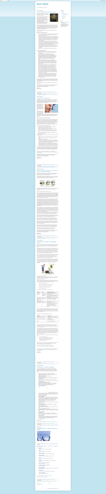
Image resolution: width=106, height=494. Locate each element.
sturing (53, 363)
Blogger (58, 488)
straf (51, 363)
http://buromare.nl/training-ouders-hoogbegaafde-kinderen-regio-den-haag (45, 346)
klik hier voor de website (41, 380)
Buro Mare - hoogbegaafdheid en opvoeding (65, 22)
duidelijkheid (44, 166)
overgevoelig (38, 94)
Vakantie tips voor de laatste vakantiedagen (45, 367)
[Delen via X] (39, 165)
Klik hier (39, 395)
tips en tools (41, 238)
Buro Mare (42, 4)
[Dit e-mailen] (37, 165)
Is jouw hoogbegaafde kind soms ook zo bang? (46, 12)
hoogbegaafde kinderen (54, 166)
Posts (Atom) (41, 484)
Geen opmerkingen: (53, 164)
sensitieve (45, 94)
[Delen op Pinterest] (40, 165)
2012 (62, 12)
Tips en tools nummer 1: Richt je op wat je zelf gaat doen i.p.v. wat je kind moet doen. (47, 171)
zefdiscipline (43, 238)
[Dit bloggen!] (38, 165)
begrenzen (40, 166)
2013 (62, 11)
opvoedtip (55, 237)
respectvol (38, 238)
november (63, 13)
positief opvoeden (42, 94)
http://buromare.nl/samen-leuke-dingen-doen (51, 421)
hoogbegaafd (50, 166)
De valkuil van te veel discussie (43, 98)
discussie (42, 166)
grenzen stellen (47, 166)
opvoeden (53, 237)
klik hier (40, 418)
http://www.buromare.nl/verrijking (48, 475)
